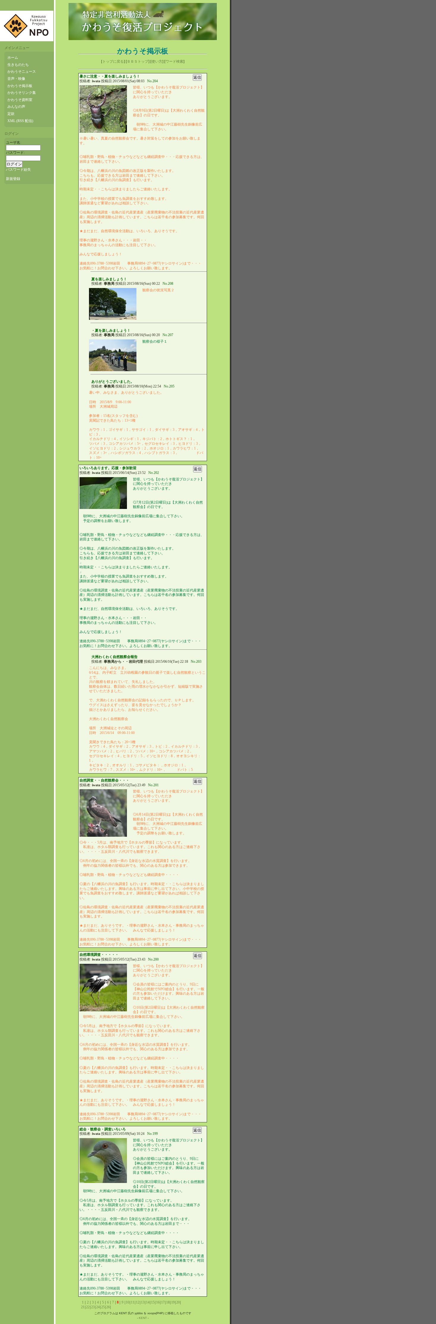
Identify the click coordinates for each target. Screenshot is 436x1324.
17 (163, 1302)
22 (88, 1307)
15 (153, 1302)
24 (98, 1307)
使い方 (157, 61)
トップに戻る (113, 61)
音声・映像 (16, 79)
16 (158, 1302)
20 (178, 1302)
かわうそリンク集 (21, 93)
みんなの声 (16, 107)
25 (103, 1307)
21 (83, 1307)
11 (132, 1302)
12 (137, 1302)
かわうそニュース (21, 71)
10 (127, 1302)
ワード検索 (174, 61)
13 (142, 1302)
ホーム (12, 58)
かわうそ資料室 (19, 100)
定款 (11, 114)
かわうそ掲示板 (19, 86)
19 (173, 1302)
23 (93, 1307)
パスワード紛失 (18, 169)
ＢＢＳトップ (137, 61)
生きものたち (18, 65)
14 (147, 1302)
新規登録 (13, 179)
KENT (143, 1318)
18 (168, 1302)
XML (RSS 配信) (20, 121)
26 (108, 1307)
